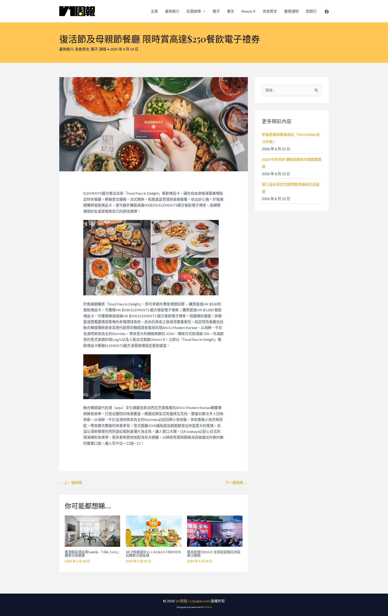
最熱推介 (172, 11)
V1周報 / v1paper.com (193, 601)
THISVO (208, 607)
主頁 (154, 11)
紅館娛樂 (194, 11)
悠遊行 (311, 11)
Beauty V (248, 11)
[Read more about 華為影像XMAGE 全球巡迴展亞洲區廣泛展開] (214, 530)
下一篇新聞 (236, 482)
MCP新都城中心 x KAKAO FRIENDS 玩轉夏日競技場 (153, 553)
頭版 (102, 49)
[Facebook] (327, 12)
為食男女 (270, 11)
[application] (203, 11)
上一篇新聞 (71, 482)
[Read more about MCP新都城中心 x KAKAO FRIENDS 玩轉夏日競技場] (153, 530)
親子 (216, 11)
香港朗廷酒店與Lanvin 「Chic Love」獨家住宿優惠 (92, 553)
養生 (230, 11)
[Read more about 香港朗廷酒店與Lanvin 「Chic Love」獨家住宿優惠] (92, 530)
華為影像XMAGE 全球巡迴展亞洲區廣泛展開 (213, 553)
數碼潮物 (291, 11)
